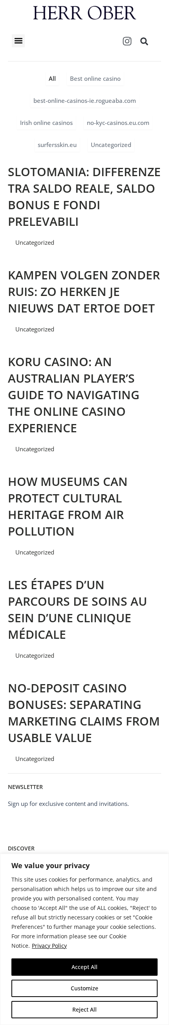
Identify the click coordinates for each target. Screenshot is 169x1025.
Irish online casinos (46, 122)
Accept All (84, 967)
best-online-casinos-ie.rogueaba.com (84, 100)
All (52, 78)
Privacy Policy (49, 945)
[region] (84, 939)
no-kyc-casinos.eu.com (118, 122)
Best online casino (95, 78)
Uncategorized (111, 145)
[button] (18, 40)
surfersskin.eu (57, 145)
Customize (84, 988)
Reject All (84, 1009)
